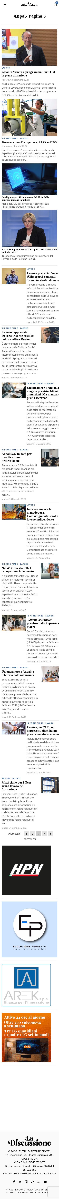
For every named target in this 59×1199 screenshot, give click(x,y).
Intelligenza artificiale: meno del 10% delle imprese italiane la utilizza (25, 198)
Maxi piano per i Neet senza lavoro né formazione (16, 786)
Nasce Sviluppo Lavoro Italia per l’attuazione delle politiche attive (29, 251)
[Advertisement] (29, 1098)
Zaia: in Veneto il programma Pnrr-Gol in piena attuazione (28, 73)
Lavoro (6, 68)
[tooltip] (14, 1182)
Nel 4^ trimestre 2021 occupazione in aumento (18, 569)
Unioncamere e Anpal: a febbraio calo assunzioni (18, 673)
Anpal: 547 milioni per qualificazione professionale (17, 457)
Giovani (6, 778)
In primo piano (10, 138)
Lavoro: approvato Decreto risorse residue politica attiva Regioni (18, 336)
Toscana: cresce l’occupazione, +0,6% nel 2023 (29, 142)
